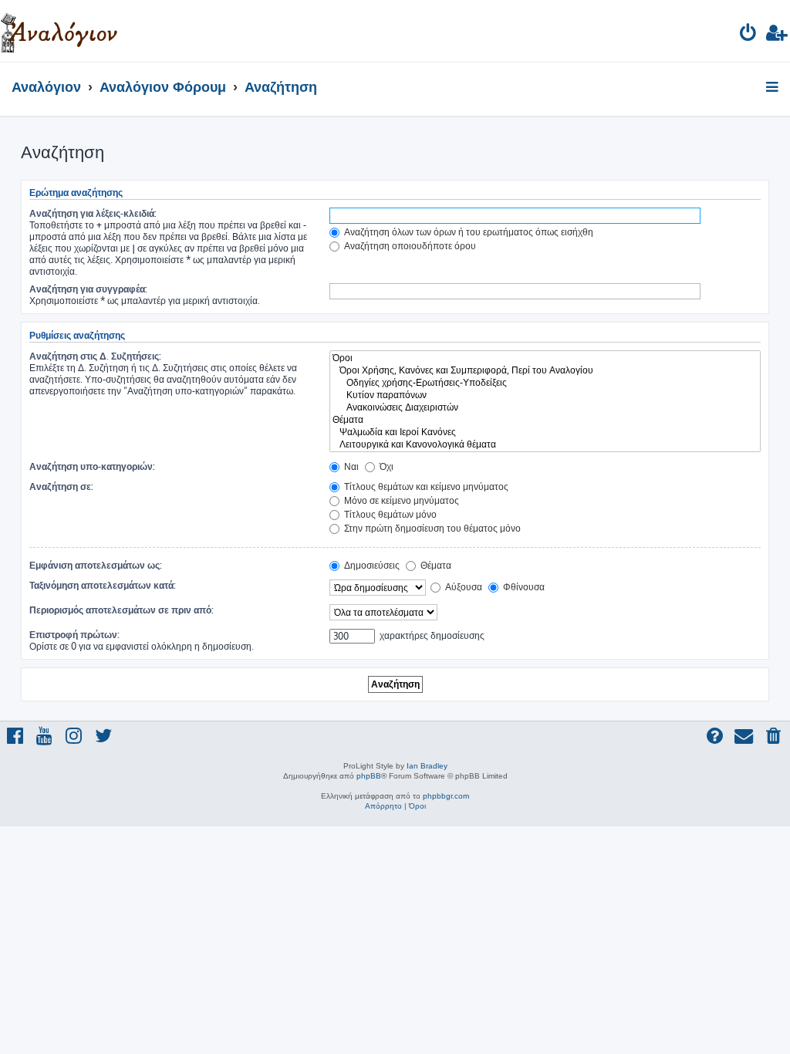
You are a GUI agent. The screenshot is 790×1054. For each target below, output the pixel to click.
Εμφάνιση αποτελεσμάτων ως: (95, 565)
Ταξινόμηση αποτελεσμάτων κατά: (102, 585)
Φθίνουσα (523, 587)
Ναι (350, 466)
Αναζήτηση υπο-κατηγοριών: (92, 466)
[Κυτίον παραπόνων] (545, 395)
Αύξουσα (462, 587)
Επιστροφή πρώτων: (74, 634)
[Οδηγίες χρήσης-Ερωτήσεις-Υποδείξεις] (545, 383)
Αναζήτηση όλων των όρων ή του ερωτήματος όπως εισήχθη (467, 232)
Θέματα (434, 565)
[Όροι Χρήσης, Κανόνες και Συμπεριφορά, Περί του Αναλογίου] (545, 370)
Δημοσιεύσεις (371, 565)
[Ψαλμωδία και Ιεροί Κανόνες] (545, 432)
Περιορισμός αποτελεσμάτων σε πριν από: (121, 610)
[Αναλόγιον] (59, 31)
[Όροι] (545, 358)
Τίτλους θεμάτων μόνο (389, 514)
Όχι (385, 466)
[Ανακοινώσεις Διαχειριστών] (545, 407)
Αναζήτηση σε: (61, 486)
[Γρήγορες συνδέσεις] (773, 88)
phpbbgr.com (446, 796)
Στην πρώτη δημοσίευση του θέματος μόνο (431, 528)
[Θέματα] (545, 420)
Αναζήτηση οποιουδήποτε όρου (409, 246)
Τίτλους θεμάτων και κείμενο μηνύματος (425, 486)
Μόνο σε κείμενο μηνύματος (400, 500)
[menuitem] (749, 35)
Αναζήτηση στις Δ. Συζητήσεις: (95, 356)
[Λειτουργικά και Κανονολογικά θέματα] (545, 444)
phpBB (368, 776)
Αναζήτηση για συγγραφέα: (88, 289)
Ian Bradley (427, 766)
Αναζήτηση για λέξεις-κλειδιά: (93, 213)
